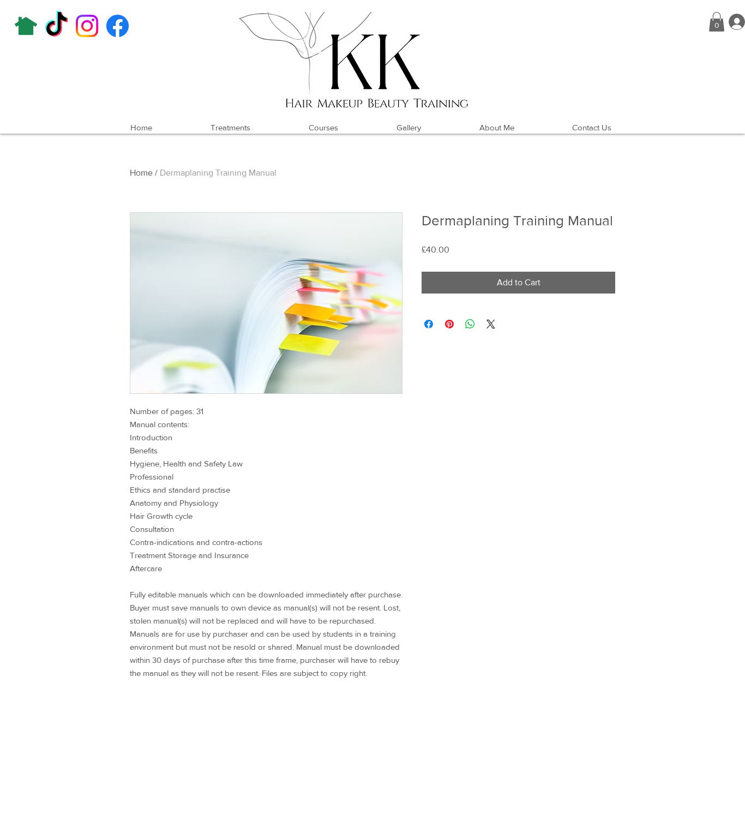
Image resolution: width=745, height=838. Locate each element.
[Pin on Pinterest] (449, 324)
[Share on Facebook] (428, 324)
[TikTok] (56, 26)
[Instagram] (87, 26)
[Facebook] (118, 26)
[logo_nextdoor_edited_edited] (26, 26)
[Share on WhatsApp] (470, 324)
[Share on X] (490, 324)
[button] (716, 22)
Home (141, 172)
